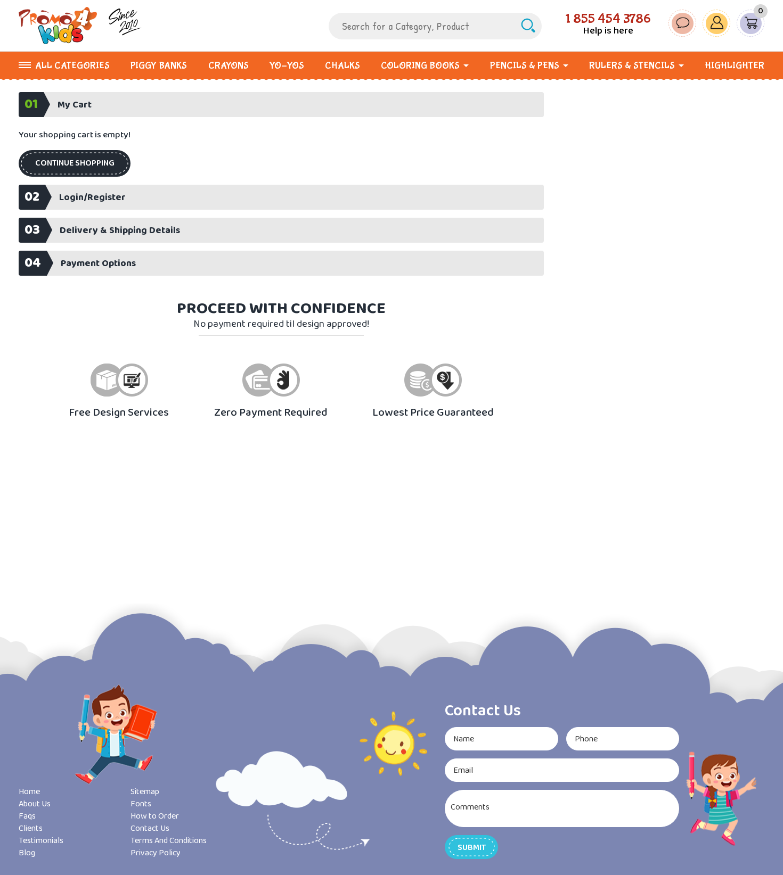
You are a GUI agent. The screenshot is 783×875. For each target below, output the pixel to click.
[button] (74, 163)
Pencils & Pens (524, 65)
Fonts (140, 804)
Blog (27, 853)
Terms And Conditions (168, 841)
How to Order (154, 816)
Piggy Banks (158, 65)
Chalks (342, 65)
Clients (31, 828)
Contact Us (149, 828)
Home (29, 792)
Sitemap (144, 792)
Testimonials (41, 841)
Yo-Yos (287, 65)
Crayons (228, 65)
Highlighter (734, 65)
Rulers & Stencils (632, 65)
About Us (35, 804)
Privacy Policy (155, 853)
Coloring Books (420, 65)
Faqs (27, 816)
